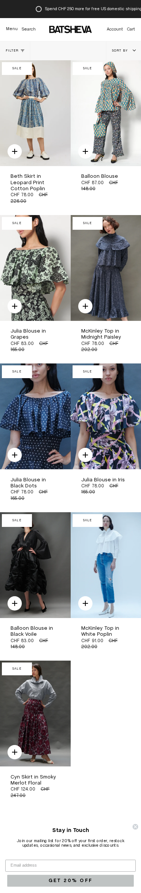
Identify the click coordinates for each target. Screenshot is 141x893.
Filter (12, 50)
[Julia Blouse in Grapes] (35, 268)
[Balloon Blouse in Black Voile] (35, 565)
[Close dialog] (135, 827)
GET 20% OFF (70, 880)
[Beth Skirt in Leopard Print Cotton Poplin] (35, 113)
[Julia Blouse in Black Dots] (35, 416)
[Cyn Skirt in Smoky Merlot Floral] (35, 713)
